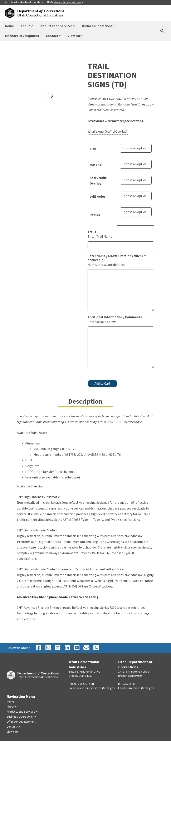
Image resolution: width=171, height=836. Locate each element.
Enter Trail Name (100, 236)
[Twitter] (96, 648)
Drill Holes (98, 196)
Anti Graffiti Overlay (98, 181)
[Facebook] (38, 648)
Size (93, 149)
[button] (22, 67)
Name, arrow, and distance (106, 264)
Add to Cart (102, 383)
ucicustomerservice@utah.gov (96, 688)
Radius (95, 215)
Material (96, 164)
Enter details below (102, 322)
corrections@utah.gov (140, 688)
